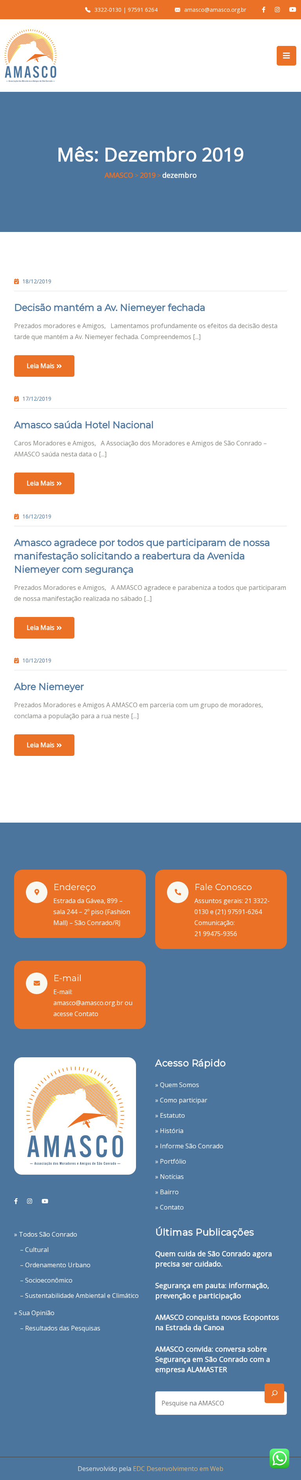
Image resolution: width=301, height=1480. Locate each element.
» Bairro (167, 1192)
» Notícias (169, 1176)
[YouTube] (45, 1201)
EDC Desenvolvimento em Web (178, 1468)
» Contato (169, 1207)
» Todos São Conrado (45, 1234)
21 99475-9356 (215, 933)
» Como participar (181, 1100)
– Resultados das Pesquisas (60, 1328)
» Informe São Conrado (189, 1146)
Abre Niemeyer (49, 686)
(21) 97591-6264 (238, 911)
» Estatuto (170, 1115)
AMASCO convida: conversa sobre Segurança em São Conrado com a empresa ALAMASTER (212, 1359)
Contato (86, 1013)
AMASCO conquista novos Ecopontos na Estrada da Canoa (217, 1322)
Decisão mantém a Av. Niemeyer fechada (109, 307)
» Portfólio (170, 1161)
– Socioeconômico (46, 1280)
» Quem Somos (177, 1084)
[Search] (274, 1393)
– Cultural (34, 1249)
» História (169, 1130)
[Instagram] (29, 1201)
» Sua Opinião (34, 1312)
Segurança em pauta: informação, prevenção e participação (212, 1290)
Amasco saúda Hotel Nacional (84, 425)
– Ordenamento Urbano (55, 1265)
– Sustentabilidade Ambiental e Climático (79, 1295)
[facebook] (16, 1201)
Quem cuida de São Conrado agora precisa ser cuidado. (213, 1258)
